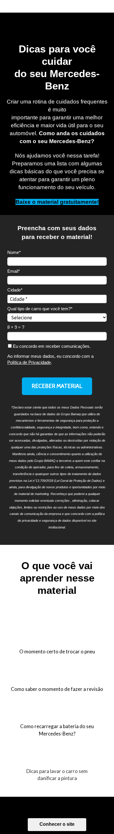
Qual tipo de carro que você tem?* (39, 308)
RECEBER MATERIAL (57, 386)
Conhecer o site (57, 824)
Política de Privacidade (29, 362)
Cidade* (15, 289)
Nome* (14, 252)
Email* (13, 271)
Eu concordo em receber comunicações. (51, 346)
